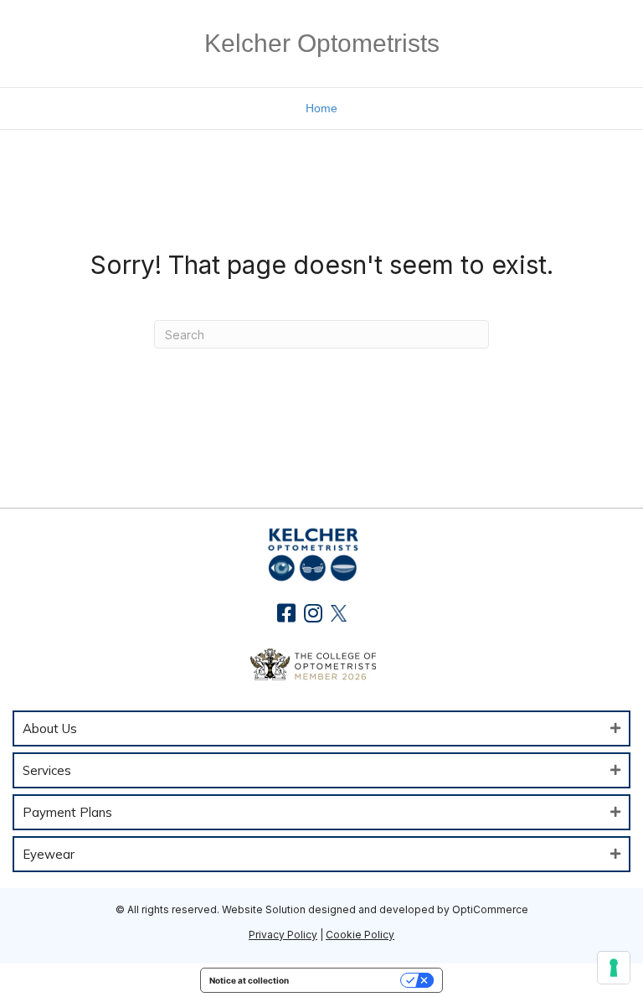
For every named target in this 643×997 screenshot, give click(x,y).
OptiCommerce (490, 909)
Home (321, 108)
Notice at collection (249, 980)
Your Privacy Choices (350, 980)
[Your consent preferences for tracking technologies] (614, 968)
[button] (286, 612)
